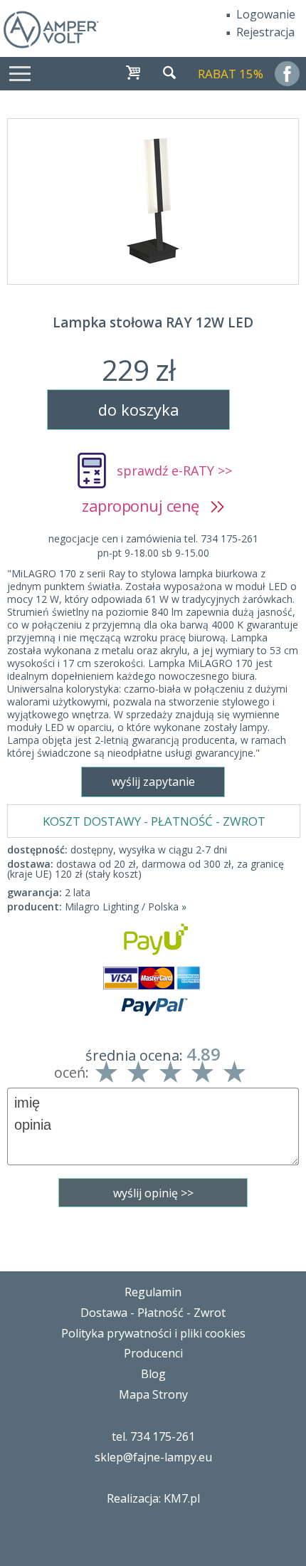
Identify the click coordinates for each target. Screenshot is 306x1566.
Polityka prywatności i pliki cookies (153, 1333)
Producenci (153, 1353)
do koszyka (138, 409)
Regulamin (153, 1292)
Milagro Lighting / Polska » (125, 906)
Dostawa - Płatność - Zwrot (153, 1312)
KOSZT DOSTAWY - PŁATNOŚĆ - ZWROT (154, 821)
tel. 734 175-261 (153, 1436)
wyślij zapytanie (153, 781)
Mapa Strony (153, 1394)
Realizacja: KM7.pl (153, 1498)
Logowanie (265, 14)
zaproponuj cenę (146, 505)
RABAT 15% (230, 73)
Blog (153, 1374)
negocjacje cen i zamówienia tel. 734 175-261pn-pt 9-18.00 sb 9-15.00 (153, 545)
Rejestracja (265, 32)
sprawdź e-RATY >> (174, 470)
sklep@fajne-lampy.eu (153, 1457)
